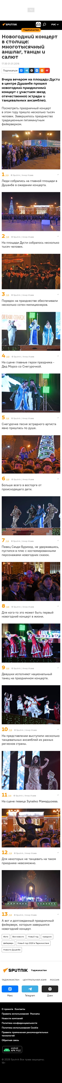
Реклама (35, 1013)
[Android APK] (12, 1050)
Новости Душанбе (11, 949)
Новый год (33, 936)
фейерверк (8, 943)
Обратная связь (10, 1040)
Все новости (18, 936)
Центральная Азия (34, 979)
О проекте (7, 1009)
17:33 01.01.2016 (10, 63)
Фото (5, 936)
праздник (47, 936)
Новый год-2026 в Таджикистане (33, 943)
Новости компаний (12, 1018)
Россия (54, 979)
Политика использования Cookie (20, 1027)
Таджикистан (10, 979)
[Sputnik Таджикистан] (10, 25)
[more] (58, 174)
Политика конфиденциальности (19, 1023)
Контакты (20, 1009)
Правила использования (15, 1013)
